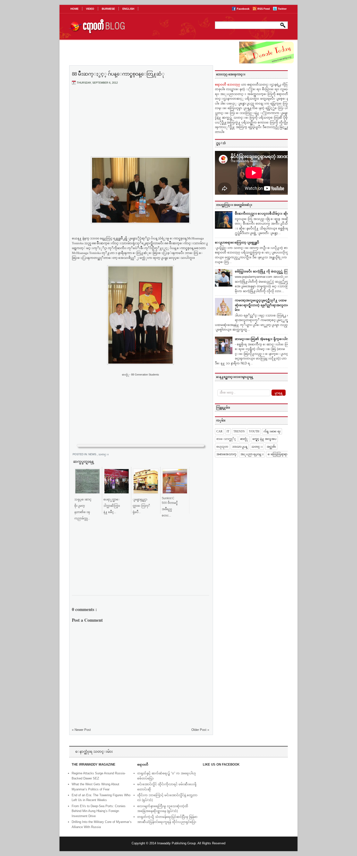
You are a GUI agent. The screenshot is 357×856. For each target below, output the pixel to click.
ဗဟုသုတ (222, 446)
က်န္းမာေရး (272, 431)
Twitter (282, 8)
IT (228, 431)
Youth (254, 431)
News (92, 454)
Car (219, 431)
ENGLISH (128, 8)
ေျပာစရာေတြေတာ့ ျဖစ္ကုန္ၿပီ (237, 242)
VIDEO (90, 8)
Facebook (243, 8)
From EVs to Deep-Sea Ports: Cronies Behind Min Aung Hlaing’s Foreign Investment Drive (99, 811)
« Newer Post (81, 730)
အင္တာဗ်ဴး (271, 446)
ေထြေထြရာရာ (277, 454)
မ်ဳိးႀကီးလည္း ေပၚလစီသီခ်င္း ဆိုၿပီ (263, 213)
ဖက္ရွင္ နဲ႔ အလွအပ (264, 439)
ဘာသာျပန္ (239, 446)
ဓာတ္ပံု (244, 439)
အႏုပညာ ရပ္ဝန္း (252, 454)
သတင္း (103, 454)
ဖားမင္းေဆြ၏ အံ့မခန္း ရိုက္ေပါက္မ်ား (263, 339)
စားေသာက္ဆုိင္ (226, 439)
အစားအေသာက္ (226, 454)
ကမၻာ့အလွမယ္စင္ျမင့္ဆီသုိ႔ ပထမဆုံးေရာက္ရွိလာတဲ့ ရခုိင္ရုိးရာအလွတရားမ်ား (263, 305)
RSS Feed (264, 8)
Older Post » (200, 730)
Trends (239, 431)
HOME (74, 8)
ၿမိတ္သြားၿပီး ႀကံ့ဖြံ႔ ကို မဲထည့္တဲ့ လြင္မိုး (263, 271)
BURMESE (108, 8)
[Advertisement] (140, 124)
